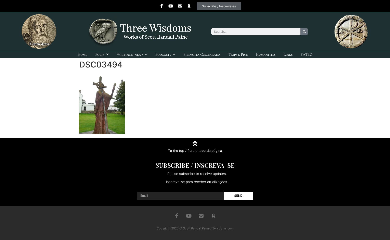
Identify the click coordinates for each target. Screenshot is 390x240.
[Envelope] (180, 6)
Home (82, 54)
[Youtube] (171, 6)
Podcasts (163, 54)
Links (288, 54)
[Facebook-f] (161, 6)
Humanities (265, 54)
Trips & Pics (238, 54)
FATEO (307, 54)
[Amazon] (189, 6)
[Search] (304, 31)
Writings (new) (130, 54)
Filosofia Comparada (201, 54)
